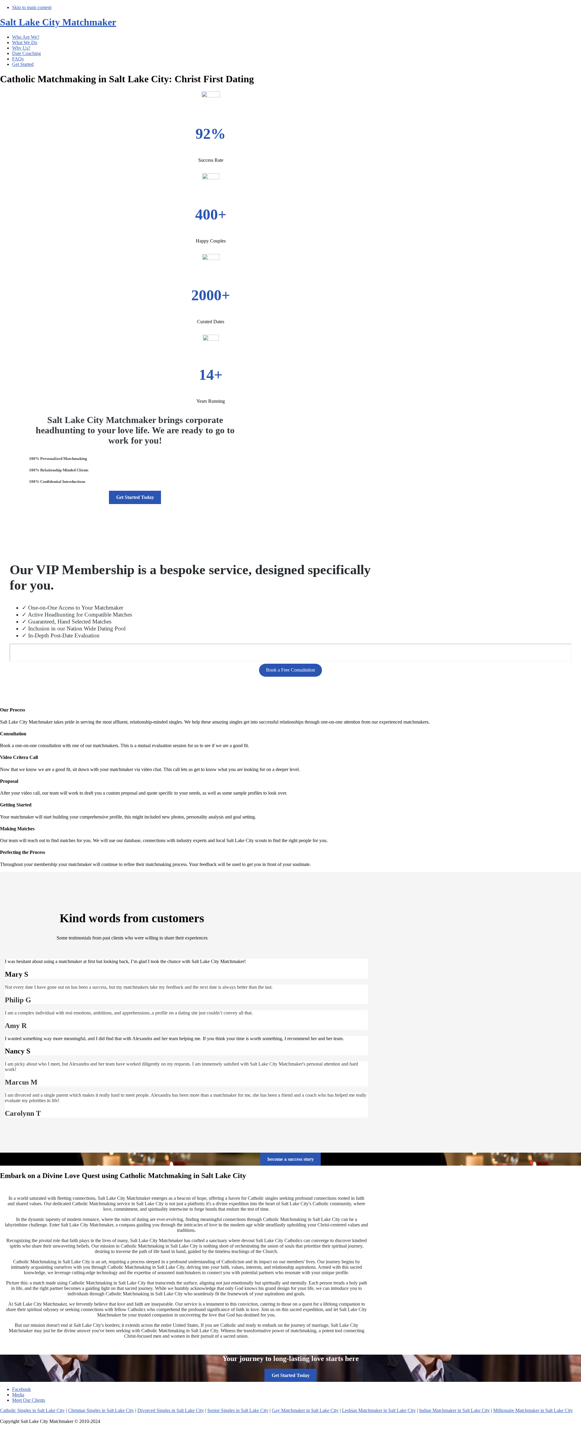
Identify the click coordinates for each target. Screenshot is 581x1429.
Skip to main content (31, 7)
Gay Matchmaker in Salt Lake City (305, 1410)
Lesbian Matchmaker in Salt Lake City (379, 1410)
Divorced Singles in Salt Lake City (170, 1410)
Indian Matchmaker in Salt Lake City (454, 1410)
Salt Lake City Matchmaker (58, 22)
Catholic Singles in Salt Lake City (32, 1410)
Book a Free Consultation (290, 669)
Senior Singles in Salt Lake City (237, 1410)
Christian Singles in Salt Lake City (101, 1410)
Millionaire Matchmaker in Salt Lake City (533, 1410)
